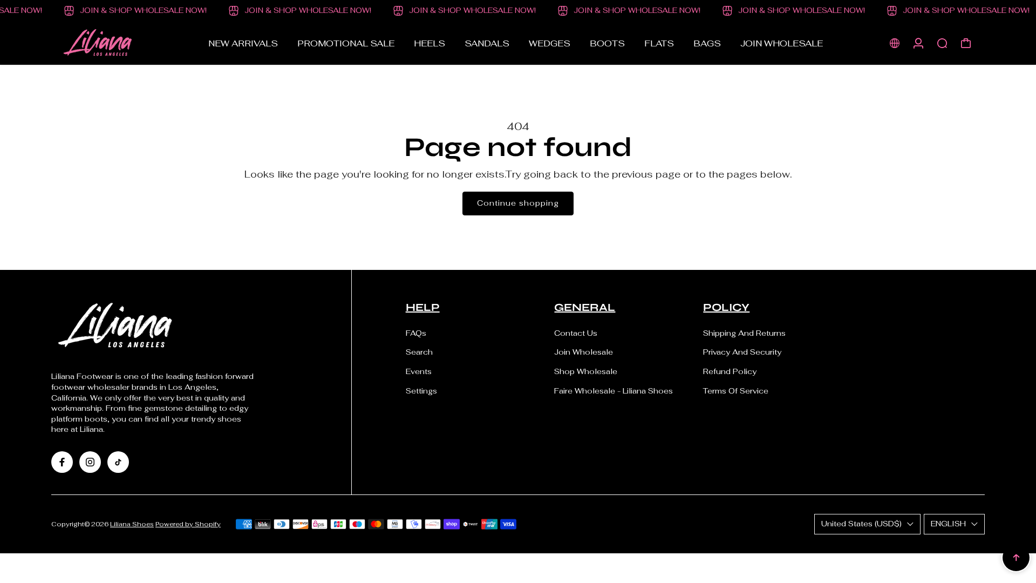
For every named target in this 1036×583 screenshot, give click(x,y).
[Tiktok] (118, 462)
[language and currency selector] (894, 43)
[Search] (942, 43)
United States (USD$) (861, 523)
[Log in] (918, 43)
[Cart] (966, 43)
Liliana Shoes (132, 524)
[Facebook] (62, 462)
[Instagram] (90, 462)
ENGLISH (948, 523)
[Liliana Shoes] (126, 43)
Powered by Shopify (188, 524)
